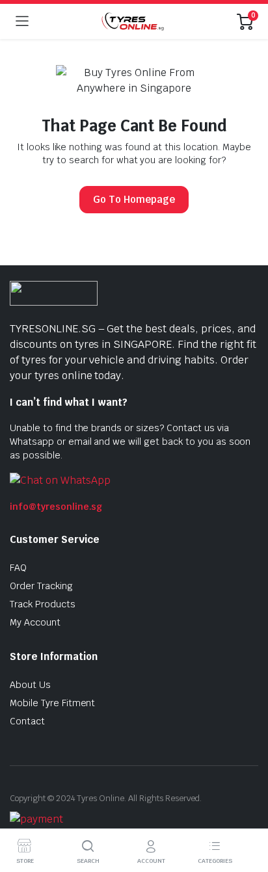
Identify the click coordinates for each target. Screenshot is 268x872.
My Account (35, 622)
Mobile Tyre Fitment (52, 703)
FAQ (18, 568)
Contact (27, 721)
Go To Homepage (134, 199)
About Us (30, 685)
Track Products (42, 604)
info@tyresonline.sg (56, 506)
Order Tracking (41, 586)
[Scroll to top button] (247, 813)
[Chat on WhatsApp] (60, 479)
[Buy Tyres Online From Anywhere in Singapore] (132, 21)
